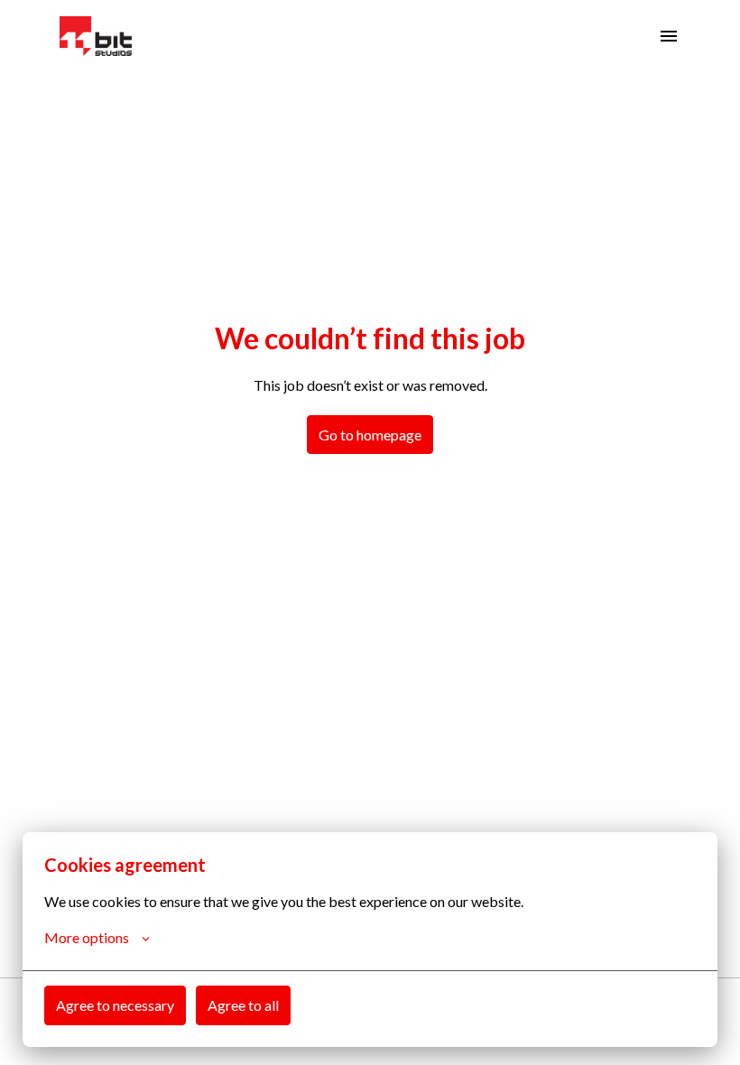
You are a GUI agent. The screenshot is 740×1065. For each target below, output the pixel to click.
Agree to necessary (115, 1005)
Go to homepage (370, 434)
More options (86, 937)
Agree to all (243, 1005)
